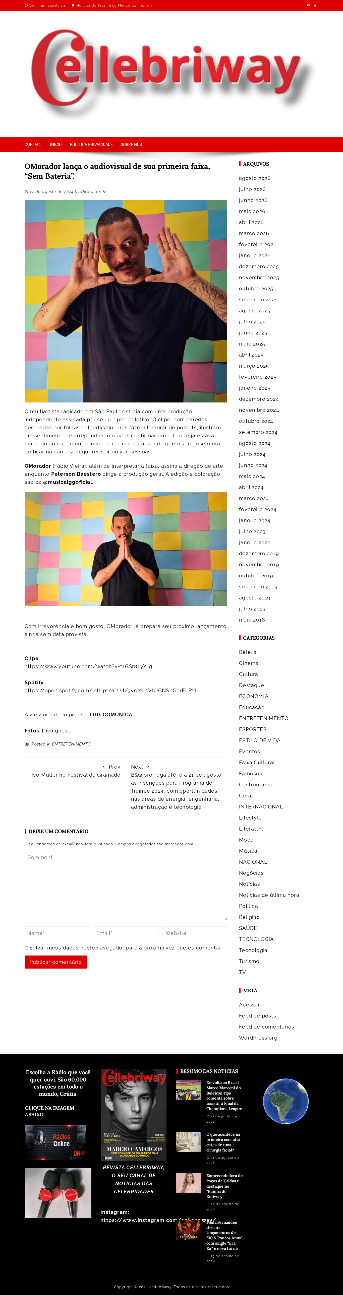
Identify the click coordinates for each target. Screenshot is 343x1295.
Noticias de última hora (269, 895)
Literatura (252, 829)
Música (248, 851)
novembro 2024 (259, 410)
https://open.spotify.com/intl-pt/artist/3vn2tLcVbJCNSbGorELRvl (111, 691)
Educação (252, 707)
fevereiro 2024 (257, 509)
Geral (246, 796)
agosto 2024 (254, 443)
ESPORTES (253, 729)
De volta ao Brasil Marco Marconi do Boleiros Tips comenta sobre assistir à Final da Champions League (224, 1095)
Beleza (248, 652)
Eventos (249, 751)
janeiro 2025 (254, 388)
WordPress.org (258, 1038)
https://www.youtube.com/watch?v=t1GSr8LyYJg (88, 666)
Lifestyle (250, 818)
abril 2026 (251, 222)
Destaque (251, 685)
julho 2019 (252, 609)
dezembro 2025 (259, 266)
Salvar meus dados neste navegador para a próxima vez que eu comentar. (125, 948)
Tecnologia (253, 950)
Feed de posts (257, 1016)
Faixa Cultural (257, 763)
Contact (33, 144)
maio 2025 (252, 344)
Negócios (251, 873)
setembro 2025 (258, 300)
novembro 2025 (259, 278)
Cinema (249, 663)
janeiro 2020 (255, 542)
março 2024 (254, 498)
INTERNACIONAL (261, 807)
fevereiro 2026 (258, 244)
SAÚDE (248, 928)
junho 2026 (253, 200)
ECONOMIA (254, 696)
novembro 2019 (259, 565)
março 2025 (254, 366)
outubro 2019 (256, 576)
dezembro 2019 (259, 554)
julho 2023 (252, 531)
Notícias (249, 884)
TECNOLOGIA (256, 939)
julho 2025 (252, 322)
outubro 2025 (256, 289)
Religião (249, 917)
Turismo (249, 961)
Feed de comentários (266, 1027)
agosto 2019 (254, 598)
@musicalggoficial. (68, 482)
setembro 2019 (258, 587)
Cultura (248, 674)
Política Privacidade (91, 144)
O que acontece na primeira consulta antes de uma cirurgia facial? (223, 1142)
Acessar (249, 1005)
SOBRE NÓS (131, 144)
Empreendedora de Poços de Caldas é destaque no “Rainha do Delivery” (224, 1186)
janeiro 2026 (255, 255)
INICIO (56, 144)
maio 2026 (252, 211)
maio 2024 (252, 476)
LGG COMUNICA (111, 715)
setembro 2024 (258, 432)
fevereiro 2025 (257, 377)
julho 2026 (252, 189)
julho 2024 (252, 454)
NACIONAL (253, 862)
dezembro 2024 (259, 399)
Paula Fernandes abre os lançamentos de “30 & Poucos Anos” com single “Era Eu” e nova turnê (224, 1235)
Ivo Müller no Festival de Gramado (76, 771)
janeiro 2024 (254, 520)
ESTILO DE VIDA (260, 740)
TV (242, 972)
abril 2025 (251, 355)
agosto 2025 (254, 311)
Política (248, 906)
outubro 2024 (256, 421)
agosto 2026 (255, 178)
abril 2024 (251, 487)
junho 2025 (253, 333)
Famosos (250, 774)
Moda (246, 840)
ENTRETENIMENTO (71, 744)
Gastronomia (255, 785)
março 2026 (254, 233)
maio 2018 (252, 620)
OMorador (38, 466)
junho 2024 (253, 465)
